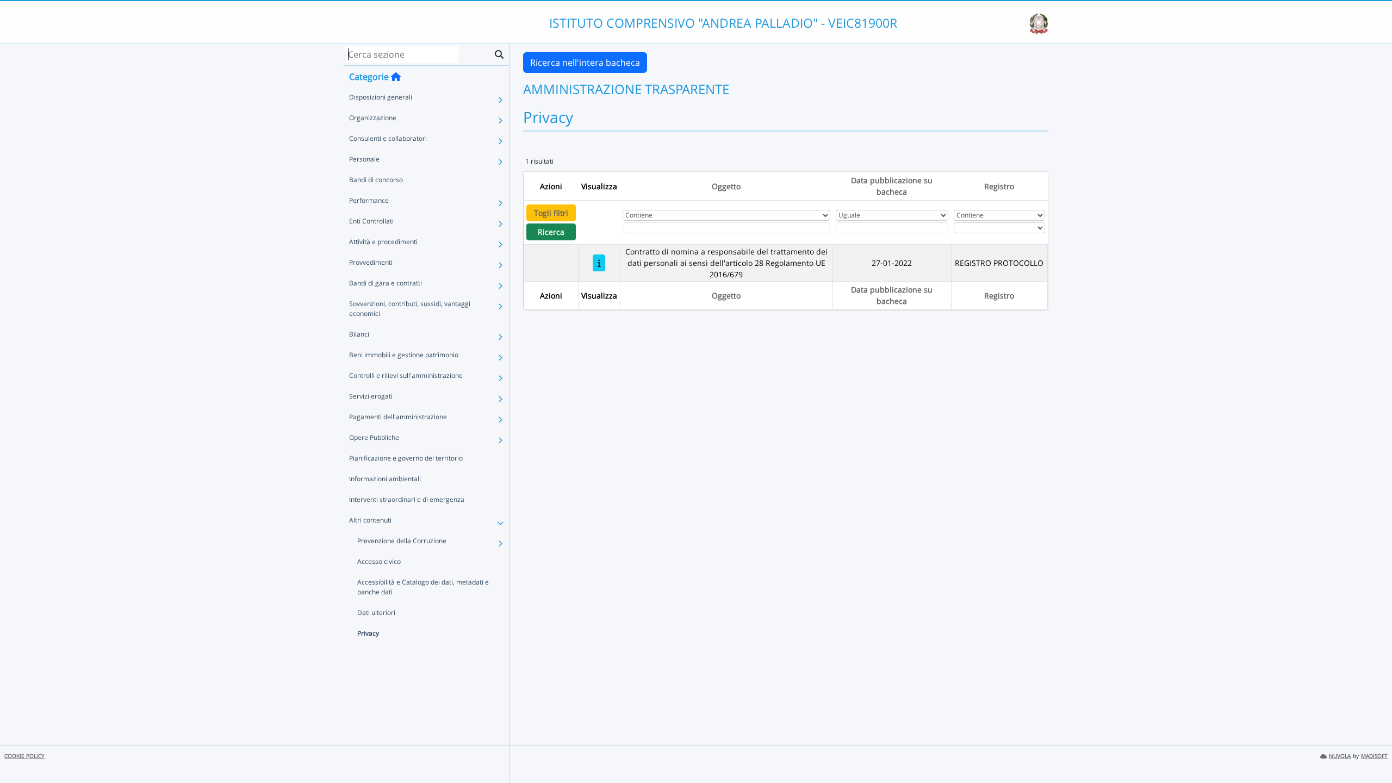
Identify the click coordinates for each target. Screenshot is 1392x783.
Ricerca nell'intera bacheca (585, 63)
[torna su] (1369, 749)
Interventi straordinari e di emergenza (406, 499)
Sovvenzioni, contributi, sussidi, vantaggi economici (409, 308)
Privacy (368, 633)
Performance (369, 200)
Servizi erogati (371, 396)
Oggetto (726, 186)
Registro (999, 186)
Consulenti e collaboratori (388, 138)
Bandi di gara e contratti (385, 283)
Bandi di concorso (376, 179)
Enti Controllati (371, 221)
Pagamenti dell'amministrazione (398, 416)
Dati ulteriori (376, 612)
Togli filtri (551, 213)
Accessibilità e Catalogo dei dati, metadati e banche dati (423, 586)
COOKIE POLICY (24, 756)
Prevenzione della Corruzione (401, 540)
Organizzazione (372, 117)
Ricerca (551, 232)
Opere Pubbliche (374, 437)
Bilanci (359, 334)
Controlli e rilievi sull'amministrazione (406, 375)
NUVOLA (1340, 756)
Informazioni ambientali (385, 478)
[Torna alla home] (396, 77)
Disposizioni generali (380, 97)
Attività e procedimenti (383, 241)
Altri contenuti (370, 520)
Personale (364, 159)
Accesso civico (379, 561)
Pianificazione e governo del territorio (406, 458)
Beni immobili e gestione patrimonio (403, 354)
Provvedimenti (371, 262)
